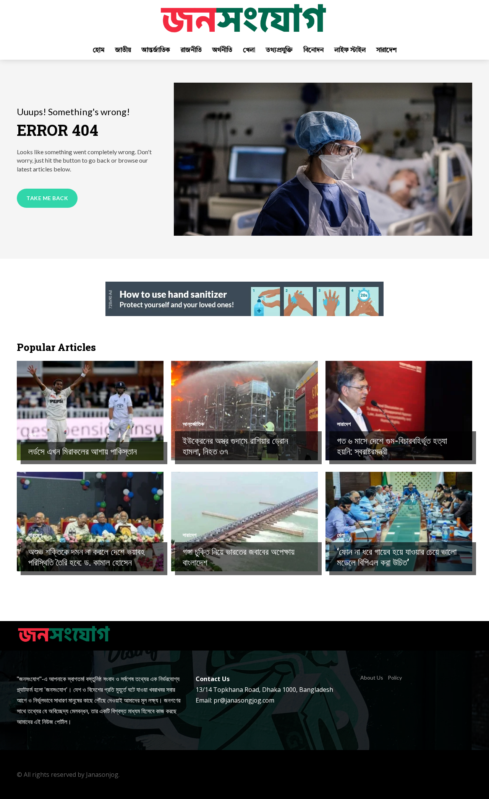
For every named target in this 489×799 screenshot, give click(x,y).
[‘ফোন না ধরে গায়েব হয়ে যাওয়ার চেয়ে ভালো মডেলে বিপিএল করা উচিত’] (398, 521)
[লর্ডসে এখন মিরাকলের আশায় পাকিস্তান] (90, 410)
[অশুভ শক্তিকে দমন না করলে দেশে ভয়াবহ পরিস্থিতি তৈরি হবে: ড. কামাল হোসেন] (90, 521)
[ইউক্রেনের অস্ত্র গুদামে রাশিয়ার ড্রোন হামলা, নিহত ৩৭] (244, 410)
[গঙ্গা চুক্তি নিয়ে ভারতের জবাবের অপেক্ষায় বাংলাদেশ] (244, 521)
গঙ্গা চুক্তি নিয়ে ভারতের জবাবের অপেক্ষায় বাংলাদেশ (239, 557)
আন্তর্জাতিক (193, 424)
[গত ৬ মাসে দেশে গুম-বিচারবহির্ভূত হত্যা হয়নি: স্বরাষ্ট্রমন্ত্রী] (398, 410)
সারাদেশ (344, 424)
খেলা (32, 434)
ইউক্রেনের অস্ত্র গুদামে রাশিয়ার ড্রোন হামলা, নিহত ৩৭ (235, 446)
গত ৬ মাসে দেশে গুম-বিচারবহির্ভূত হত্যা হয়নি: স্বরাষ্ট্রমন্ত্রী (392, 446)
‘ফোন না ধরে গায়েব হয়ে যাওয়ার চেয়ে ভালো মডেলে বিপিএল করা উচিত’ (397, 557)
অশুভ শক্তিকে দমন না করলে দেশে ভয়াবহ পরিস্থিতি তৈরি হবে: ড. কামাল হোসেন (86, 557)
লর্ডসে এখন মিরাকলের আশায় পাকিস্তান (82, 451)
